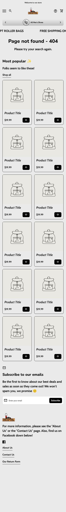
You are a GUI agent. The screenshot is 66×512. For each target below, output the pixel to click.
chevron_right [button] (60, 22)
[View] (17, 94)
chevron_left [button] (5, 22)
